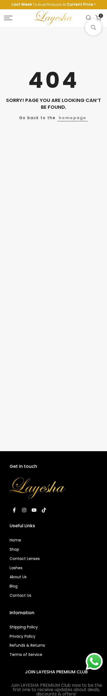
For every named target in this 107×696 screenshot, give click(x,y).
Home (15, 540)
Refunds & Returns (27, 645)
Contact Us (20, 595)
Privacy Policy (22, 636)
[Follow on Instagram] (24, 510)
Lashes (16, 568)
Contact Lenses (25, 558)
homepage (72, 117)
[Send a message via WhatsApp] (94, 661)
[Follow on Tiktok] (44, 510)
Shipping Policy (24, 627)
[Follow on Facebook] (14, 510)
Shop (14, 549)
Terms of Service (26, 654)
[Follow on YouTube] (34, 510)
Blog (14, 586)
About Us (18, 577)
